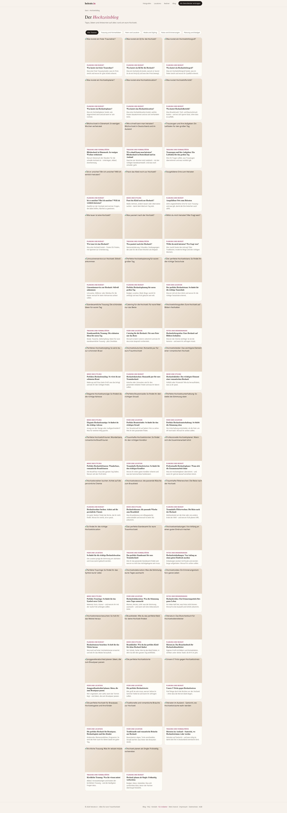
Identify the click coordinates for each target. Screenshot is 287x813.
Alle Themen (92, 32)
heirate (90, 3)
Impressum (183, 807)
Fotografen (147, 3)
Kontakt (154, 807)
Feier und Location (132, 32)
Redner (167, 3)
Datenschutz (193, 807)
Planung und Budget (192, 32)
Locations (157, 3)
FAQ (148, 807)
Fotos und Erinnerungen (170, 32)
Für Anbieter (162, 807)
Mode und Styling (150, 32)
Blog (174, 3)
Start (86, 10)
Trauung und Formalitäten (111, 32)
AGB (200, 807)
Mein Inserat (173, 807)
